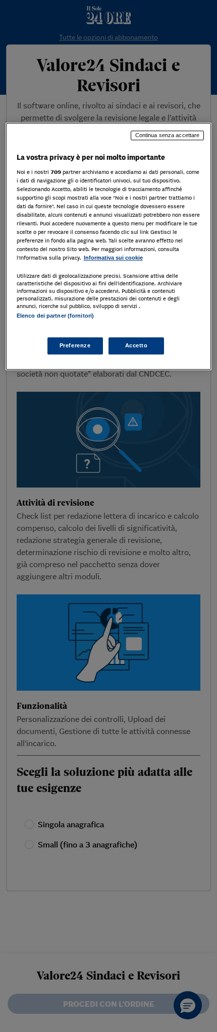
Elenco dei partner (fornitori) (55, 316)
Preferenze (75, 345)
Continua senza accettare (167, 135)
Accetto (136, 345)
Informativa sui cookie (113, 258)
